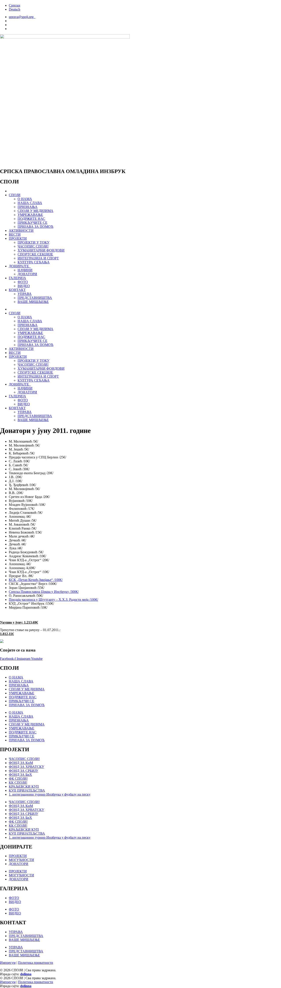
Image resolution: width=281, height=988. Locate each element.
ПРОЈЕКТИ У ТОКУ (33, 242)
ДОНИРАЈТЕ (20, 266)
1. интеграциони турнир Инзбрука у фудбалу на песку (49, 794)
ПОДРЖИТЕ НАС (31, 219)
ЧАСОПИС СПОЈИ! (33, 246)
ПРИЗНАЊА (28, 207)
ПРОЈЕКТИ (18, 238)
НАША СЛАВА (30, 203)
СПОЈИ (14, 195)
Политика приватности (35, 962)
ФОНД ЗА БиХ (20, 774)
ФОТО (23, 282)
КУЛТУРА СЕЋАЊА (34, 262)
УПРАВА (25, 294)
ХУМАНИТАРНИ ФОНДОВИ (41, 250)
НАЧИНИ (25, 270)
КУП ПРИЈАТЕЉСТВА (27, 790)
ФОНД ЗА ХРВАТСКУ (26, 767)
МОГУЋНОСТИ (21, 860)
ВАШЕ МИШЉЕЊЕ (33, 302)
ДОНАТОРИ (27, 274)
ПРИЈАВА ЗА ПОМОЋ (35, 226)
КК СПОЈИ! (18, 782)
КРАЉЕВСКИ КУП (24, 786)
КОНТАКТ (17, 290)
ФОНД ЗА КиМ (21, 763)
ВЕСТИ (15, 234)
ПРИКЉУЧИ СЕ (21, 701)
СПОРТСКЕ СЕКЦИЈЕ (35, 254)
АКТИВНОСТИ (21, 230)
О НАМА (25, 199)
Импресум (8, 962)
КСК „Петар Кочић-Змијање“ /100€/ (36, 580)
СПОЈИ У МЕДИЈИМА (35, 211)
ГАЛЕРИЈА (17, 278)
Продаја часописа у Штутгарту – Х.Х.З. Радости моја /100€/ (53, 599)
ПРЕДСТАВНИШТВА (35, 298)
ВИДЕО (24, 286)
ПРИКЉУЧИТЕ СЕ (32, 222)
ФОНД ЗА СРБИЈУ (23, 771)
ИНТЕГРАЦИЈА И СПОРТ (38, 258)
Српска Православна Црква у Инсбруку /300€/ (44, 592)
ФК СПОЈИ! (18, 778)
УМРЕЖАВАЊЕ (30, 215)
